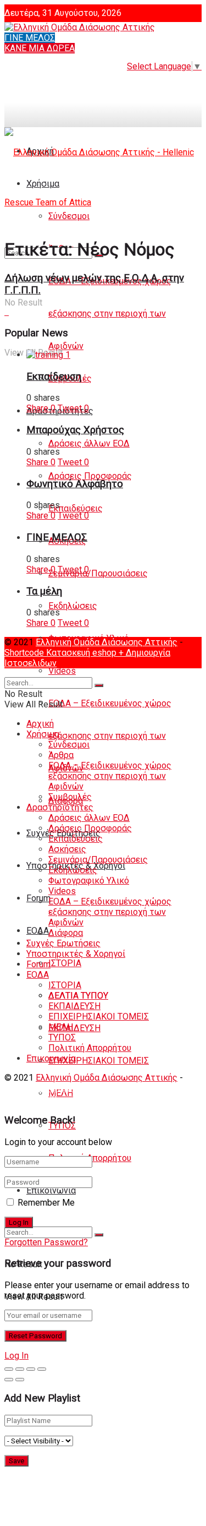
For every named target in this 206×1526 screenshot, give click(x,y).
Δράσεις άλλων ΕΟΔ (89, 443)
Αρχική (40, 723)
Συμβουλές (70, 797)
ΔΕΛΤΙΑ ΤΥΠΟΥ (78, 995)
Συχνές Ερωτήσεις (63, 943)
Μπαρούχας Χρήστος (75, 430)
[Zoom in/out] (41, 1369)
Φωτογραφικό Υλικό (88, 880)
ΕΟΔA (37, 930)
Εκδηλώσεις (72, 606)
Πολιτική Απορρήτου (89, 1048)
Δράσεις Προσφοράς (90, 476)
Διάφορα (65, 933)
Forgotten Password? (46, 1242)
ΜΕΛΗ (60, 1027)
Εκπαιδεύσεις (75, 508)
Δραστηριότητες (59, 807)
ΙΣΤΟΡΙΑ (64, 963)
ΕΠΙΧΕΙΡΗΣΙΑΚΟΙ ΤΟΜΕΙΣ (98, 1060)
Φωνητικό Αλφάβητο (74, 484)
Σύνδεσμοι (69, 744)
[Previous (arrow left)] (8, 1379)
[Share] (19, 1369)
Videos (62, 671)
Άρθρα (61, 755)
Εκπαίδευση (53, 376)
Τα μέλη (44, 591)
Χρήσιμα (42, 734)
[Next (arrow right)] (19, 1379)
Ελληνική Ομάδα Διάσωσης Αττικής (106, 642)
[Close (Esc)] (8, 1369)
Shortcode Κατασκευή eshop (61, 652)
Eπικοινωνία (51, 1190)
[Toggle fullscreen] (30, 1369)
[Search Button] (98, 1234)
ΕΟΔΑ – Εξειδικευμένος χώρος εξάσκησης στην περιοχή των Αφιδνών (109, 313)
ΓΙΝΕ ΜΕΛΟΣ (29, 37)
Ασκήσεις (67, 849)
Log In (16, 1355)
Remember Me (46, 1202)
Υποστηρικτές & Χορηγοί (75, 954)
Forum (38, 964)
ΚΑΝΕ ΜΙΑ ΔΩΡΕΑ (39, 48)
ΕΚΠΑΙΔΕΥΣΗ (74, 1028)
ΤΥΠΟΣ (62, 1037)
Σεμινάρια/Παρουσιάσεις (98, 573)
